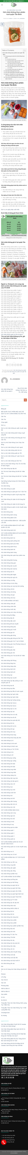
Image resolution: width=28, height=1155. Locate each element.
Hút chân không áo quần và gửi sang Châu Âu (13, 495)
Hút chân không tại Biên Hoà (9, 873)
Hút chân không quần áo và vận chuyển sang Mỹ (14, 847)
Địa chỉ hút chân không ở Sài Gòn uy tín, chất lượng (21, 390)
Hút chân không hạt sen (8, 711)
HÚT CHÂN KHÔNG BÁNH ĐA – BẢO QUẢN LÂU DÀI (13, 521)
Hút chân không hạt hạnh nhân (9, 694)
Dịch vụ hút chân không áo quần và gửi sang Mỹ (13, 429)
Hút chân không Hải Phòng (8, 660)
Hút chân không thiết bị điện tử (10, 908)
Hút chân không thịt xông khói (9, 917)
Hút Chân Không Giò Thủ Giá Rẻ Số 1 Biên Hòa (13, 656)
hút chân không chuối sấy (8, 609)
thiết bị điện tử (5, 988)
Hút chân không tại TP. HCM (9, 899)
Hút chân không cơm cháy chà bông (11, 612)
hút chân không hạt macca (8, 706)
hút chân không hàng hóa (8, 663)
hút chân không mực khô (8, 789)
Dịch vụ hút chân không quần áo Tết (11, 453)
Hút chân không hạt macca (8, 703)
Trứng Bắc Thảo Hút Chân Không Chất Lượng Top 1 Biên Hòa (14, 1004)
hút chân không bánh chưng (9, 515)
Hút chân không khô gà (7, 729)
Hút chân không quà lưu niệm (9, 827)
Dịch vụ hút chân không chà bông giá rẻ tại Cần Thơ (13, 438)
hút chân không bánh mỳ (8, 538)
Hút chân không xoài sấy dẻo (9, 957)
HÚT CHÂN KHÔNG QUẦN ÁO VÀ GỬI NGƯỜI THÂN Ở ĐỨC (12, 843)
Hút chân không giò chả (8, 652)
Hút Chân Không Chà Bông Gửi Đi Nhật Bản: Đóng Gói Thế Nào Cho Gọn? (13, 1035)
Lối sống (3, 977)
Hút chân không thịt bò (7, 914)
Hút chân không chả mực (8, 598)
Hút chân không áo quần (8, 489)
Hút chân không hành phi (8, 672)
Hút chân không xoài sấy (8, 954)
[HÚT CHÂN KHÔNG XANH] (14, 5)
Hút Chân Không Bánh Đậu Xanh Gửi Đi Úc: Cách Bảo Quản (13, 1030)
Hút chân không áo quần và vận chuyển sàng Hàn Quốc (14, 508)
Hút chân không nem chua (8, 813)
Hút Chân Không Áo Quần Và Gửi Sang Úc (13, 504)
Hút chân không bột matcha (9, 569)
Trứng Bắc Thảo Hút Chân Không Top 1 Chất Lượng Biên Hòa (13, 1008)
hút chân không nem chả (8, 807)
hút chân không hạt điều (8, 688)
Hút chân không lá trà (7, 752)
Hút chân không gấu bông (8, 635)
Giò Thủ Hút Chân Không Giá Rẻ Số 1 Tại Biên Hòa (14, 477)
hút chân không (5, 486)
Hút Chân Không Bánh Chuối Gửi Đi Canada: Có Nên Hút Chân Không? (13, 1025)
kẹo (2, 966)
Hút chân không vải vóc (8, 949)
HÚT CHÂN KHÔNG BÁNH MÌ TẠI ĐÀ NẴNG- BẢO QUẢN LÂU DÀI (13, 534)
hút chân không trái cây (7, 940)
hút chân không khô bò (7, 723)
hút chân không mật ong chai (9, 778)
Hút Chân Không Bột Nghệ (8, 574)
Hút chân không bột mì (7, 571)
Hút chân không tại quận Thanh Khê (11, 897)
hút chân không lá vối (7, 755)
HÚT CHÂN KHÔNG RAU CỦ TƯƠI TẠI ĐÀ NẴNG (13, 858)
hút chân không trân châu (8, 946)
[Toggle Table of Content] (23, 50)
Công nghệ (4, 422)
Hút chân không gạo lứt (7, 632)
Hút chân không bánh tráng (9, 552)
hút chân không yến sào (8, 963)
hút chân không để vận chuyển (9, 624)
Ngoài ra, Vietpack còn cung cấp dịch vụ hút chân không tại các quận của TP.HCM (14, 75)
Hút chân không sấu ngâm (8, 868)
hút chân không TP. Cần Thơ (9, 934)
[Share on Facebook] (10, 365)
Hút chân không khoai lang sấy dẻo (11, 737)
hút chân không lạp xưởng (8, 758)
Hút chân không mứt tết (8, 798)
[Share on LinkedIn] (20, 365)
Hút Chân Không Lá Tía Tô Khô (10, 749)
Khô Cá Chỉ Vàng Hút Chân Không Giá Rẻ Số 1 (13, 970)
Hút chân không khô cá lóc (8, 726)
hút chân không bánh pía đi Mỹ (10, 543)
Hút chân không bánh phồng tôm (10, 541)
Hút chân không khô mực (8, 732)
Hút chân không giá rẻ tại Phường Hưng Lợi (13, 644)
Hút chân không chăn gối (8, 603)
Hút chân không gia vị (7, 647)
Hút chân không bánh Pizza (9, 546)
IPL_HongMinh (21, 18)
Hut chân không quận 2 (7, 833)
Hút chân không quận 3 (7, 836)
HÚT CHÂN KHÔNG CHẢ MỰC (10, 600)
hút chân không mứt (6, 795)
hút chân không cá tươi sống (9, 583)
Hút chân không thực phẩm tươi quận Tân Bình (13, 53)
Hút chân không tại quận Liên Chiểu (11, 891)
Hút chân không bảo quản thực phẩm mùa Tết (13, 556)
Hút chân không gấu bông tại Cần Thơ (12, 638)
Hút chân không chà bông (8, 592)
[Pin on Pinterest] (18, 365)
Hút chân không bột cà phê (9, 566)
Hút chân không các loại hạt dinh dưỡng (12, 586)
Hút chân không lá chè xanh (9, 743)
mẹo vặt (3, 982)
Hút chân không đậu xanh (8, 621)
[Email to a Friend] (15, 365)
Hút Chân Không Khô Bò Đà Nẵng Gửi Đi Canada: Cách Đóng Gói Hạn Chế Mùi (12, 1044)
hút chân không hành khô (8, 669)
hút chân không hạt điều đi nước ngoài (12, 691)
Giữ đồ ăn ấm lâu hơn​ (11, 59)
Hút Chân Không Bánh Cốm (9, 517)
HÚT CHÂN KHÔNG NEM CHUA (10, 810)
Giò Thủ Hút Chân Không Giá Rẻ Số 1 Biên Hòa (13, 472)
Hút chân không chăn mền (8, 606)
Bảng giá (3, 408)
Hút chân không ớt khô (7, 821)
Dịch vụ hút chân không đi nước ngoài (12, 447)
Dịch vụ (3, 425)
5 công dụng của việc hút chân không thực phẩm (14, 57)
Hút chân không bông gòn (8, 563)
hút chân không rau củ (7, 851)
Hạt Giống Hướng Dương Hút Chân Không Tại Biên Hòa (13, 482)
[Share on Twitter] (12, 365)
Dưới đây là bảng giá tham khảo (12, 70)
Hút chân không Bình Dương (9, 560)
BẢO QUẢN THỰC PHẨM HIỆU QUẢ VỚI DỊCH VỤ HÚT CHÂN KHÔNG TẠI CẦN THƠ (13, 412)
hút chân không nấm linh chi (9, 804)
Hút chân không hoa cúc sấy (9, 714)
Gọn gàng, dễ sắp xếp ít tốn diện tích (14, 69)
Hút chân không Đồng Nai (8, 626)
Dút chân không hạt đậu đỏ (9, 468)
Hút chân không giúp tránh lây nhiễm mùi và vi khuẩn (15, 67)
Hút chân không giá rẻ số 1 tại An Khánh (12, 641)
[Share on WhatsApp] (7, 365)
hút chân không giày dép (8, 650)
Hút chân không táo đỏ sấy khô (10, 902)
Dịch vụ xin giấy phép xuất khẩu (10, 209)
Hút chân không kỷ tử (7, 740)
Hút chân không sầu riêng (8, 871)
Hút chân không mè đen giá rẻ (9, 781)
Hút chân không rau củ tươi (9, 854)
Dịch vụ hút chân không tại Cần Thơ (11, 461)
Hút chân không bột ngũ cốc (9, 577)
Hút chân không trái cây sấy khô (10, 943)
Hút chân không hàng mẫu (8, 666)
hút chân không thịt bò (7, 911)
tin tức (3, 997)
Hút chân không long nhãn (8, 769)
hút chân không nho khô (8, 818)
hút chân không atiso (7, 512)
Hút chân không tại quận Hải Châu (11, 888)
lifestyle (3, 974)
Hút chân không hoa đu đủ (8, 717)
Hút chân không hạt (6, 675)
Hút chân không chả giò (8, 595)
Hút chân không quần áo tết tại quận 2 (12, 334)
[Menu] (2, 5)
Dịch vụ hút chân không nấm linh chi (11, 450)
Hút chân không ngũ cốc (8, 816)
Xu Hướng (4, 1015)
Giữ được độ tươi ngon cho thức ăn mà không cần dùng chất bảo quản (15, 61)
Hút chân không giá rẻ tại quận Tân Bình (14, 72)
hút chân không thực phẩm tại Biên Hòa (12, 926)
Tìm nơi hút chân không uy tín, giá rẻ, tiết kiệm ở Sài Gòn (14, 78)
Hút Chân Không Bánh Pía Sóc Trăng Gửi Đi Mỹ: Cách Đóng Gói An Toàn (13, 1039)
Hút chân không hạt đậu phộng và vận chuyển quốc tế (12, 681)
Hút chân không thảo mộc (8, 905)
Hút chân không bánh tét (8, 549)
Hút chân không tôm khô (8, 931)
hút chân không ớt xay (7, 824)
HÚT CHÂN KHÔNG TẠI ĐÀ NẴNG (10, 876)
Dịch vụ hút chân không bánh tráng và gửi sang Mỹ (13, 434)
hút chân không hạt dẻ (7, 685)
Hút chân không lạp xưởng (8, 760)
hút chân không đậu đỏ (7, 618)
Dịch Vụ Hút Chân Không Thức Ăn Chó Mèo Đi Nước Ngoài (13, 464)
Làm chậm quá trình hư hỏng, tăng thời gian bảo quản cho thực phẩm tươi (15, 64)
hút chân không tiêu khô (8, 928)
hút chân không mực (7, 787)
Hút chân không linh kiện (8, 763)
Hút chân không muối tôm (8, 792)
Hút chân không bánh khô (8, 530)
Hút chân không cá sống (8, 580)
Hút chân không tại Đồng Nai (9, 879)
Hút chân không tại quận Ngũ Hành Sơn (12, 894)
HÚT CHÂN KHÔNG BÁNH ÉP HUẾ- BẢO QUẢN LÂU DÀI (12, 526)
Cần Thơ (3, 416)
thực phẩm (4, 994)
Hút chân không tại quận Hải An (10, 885)
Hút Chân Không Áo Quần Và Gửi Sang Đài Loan (13, 500)
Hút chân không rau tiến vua (9, 862)
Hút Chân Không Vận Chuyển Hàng (11, 952)
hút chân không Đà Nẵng (8, 615)
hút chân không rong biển (8, 865)
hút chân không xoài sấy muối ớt (10, 960)
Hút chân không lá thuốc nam (9, 746)
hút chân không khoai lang (8, 734)
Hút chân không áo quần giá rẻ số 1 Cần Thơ (13, 491)
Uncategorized (5, 1012)
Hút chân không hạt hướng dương (10, 700)
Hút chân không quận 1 (7, 830)
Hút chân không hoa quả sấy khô (10, 720)
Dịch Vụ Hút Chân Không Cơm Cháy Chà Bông (12, 443)
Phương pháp (5, 985)
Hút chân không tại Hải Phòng (9, 882)
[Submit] (25, 400)
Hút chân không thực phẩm (14, 10)
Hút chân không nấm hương (9, 801)
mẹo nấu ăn (4, 980)
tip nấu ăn (4, 1000)
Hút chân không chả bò (7, 589)
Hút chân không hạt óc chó (9, 708)
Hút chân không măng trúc (8, 775)
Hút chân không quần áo (8, 839)
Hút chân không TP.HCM (8, 937)
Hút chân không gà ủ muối (8, 629)
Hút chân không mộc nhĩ (8, 784)
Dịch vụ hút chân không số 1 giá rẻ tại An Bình (12, 457)
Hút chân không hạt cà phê (8, 678)
